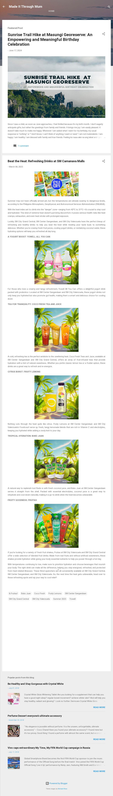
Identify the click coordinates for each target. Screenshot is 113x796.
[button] (103, 34)
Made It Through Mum (25, 7)
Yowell (73, 599)
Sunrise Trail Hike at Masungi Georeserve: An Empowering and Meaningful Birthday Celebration (50, 39)
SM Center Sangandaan (75, 593)
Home (52, 11)
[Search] (109, 7)
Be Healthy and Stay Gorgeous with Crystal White (36, 683)
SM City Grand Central (19, 599)
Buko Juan (26, 593)
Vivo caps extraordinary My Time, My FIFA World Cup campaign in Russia (49, 747)
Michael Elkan (62, 789)
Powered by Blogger (58, 783)
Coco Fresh (39, 593)
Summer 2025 (59, 599)
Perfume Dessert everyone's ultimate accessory (35, 715)
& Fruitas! (13, 593)
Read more (99, 707)
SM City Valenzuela (41, 599)
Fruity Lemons (55, 593)
